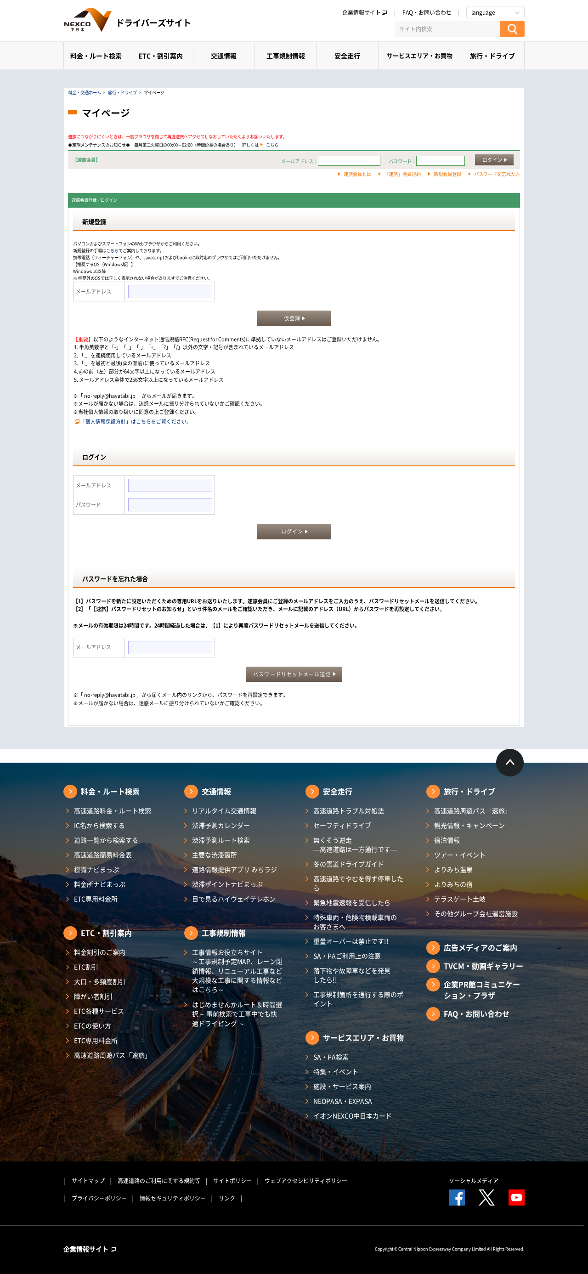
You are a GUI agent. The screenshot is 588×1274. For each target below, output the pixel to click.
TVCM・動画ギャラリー (483, 965)
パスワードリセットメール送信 (292, 674)
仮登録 (292, 318)
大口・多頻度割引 (99, 981)
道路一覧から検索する (106, 839)
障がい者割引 (93, 996)
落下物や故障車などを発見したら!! (351, 975)
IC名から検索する (99, 825)
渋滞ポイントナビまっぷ (227, 884)
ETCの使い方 (92, 1025)
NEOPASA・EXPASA (342, 1100)
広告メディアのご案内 (480, 947)
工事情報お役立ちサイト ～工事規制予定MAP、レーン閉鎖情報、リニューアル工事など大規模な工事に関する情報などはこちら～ (237, 970)
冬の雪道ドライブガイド (348, 863)
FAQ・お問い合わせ (427, 12)
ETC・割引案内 (160, 55)
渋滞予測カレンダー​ (221, 825)
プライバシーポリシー (99, 1198)
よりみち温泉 (453, 869)
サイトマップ (88, 1181)
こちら (272, 145)
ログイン (492, 159)
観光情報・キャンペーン (469, 825)
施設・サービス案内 (342, 1086)
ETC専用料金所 (96, 898)
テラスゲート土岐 (460, 898)
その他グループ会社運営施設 (476, 913)
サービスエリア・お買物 (419, 55)
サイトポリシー (232, 1181)
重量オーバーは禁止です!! (351, 941)
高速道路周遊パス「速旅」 (112, 1054)
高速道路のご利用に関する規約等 (159, 1181)
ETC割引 (86, 966)
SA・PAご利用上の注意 (347, 955)
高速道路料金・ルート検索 (112, 810)
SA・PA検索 (331, 1056)
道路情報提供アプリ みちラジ (234, 869)
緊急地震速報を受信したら (351, 902)
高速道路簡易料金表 (103, 854)
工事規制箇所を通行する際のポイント (358, 999)
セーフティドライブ (342, 825)
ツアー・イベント (460, 854)
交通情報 (224, 55)
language (483, 12)
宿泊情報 (447, 839)
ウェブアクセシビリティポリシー (306, 1181)
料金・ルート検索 (96, 55)
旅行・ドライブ (492, 55)
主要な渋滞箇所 (214, 854)
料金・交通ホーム (84, 92)
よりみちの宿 (453, 884)
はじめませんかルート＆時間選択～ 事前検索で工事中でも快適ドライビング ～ (237, 1014)
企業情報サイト (361, 12)
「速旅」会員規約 (402, 173)
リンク (227, 1198)
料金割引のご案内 (99, 952)
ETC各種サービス (99, 1010)
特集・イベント (335, 1071)
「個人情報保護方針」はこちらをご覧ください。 (136, 421)
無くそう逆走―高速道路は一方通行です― (355, 844)
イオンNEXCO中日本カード (352, 1115)
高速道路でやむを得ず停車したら (358, 883)
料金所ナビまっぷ (99, 884)
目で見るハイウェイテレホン (234, 898)
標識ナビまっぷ (96, 869)
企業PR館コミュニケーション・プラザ (482, 990)
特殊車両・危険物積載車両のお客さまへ (355, 921)
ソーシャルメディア (473, 1181)
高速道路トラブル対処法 (348, 810)
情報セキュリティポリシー (173, 1198)
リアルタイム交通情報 (224, 810)
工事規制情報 (285, 55)
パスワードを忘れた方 (497, 173)
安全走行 (347, 55)
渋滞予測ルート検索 (221, 839)
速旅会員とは (357, 173)
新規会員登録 (447, 173)
